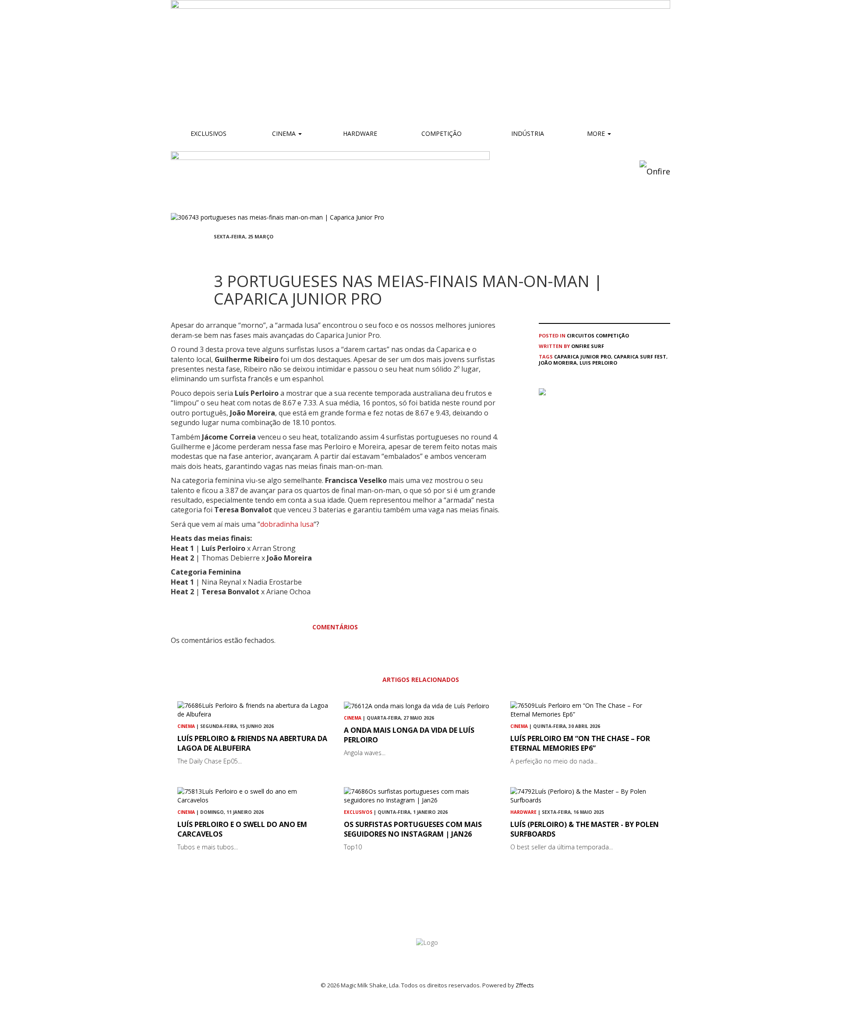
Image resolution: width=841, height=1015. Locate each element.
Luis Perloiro (598, 362)
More (597, 133)
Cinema (283, 133)
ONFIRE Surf (587, 346)
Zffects (525, 985)
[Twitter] (237, 252)
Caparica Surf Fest (640, 356)
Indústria (526, 133)
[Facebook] (216, 252)
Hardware (360, 133)
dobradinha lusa (287, 524)
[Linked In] (258, 252)
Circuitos (580, 335)
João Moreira (558, 362)
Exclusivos (208, 133)
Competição (441, 133)
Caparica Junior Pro (582, 356)
